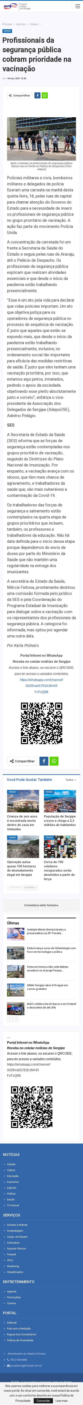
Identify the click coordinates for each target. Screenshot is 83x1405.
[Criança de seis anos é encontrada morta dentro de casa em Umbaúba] (23, 801)
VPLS (10, 1260)
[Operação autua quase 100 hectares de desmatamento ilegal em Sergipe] (23, 846)
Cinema (11, 1303)
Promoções (14, 1297)
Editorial (12, 1322)
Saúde (11, 1199)
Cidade (7, 31)
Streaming (13, 1266)
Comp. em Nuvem (17, 1236)
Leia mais (62, 1400)
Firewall (11, 1254)
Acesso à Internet (17, 1224)
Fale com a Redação (19, 1328)
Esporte (11, 1187)
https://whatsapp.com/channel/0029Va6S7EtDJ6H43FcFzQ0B (41, 686)
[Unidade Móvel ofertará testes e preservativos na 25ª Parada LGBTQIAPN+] (15, 934)
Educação (13, 1176)
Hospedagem (15, 1230)
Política (11, 1193)
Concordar (43, 1400)
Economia (13, 1181)
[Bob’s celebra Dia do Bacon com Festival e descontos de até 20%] (15, 1008)
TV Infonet (13, 1205)
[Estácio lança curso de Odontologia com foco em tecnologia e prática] (15, 952)
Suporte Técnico (16, 1248)
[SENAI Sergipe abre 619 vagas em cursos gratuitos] (15, 990)
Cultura (11, 1170)
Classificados (15, 1272)
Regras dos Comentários (21, 1334)
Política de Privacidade (20, 1340)
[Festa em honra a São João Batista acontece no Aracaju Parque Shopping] (15, 971)
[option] (41, 972)
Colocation (13, 1242)
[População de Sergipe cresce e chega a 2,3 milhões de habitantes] (60, 801)
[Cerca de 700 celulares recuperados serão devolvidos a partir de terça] (60, 846)
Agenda (11, 1291)
